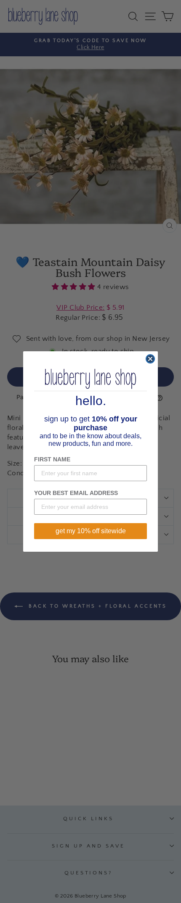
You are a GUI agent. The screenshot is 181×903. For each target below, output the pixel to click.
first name (52, 459)
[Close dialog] (150, 359)
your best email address (76, 493)
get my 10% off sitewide (91, 530)
